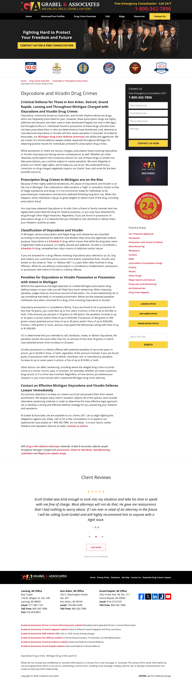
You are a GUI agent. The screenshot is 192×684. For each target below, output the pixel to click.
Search (148, 344)
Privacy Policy (103, 577)
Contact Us (159, 16)
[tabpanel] (96, 509)
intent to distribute (81, 449)
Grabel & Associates (49, 675)
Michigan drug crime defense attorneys (61, 136)
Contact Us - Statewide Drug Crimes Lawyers (151, 577)
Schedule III (28, 248)
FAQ (107, 16)
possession (63, 449)
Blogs (122, 16)
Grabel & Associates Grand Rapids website (43, 646)
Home (29, 16)
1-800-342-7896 (153, 8)
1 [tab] (89, 536)
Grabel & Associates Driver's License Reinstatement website (52, 625)
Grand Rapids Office (148, 323)
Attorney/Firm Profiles (53, 16)
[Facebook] (141, 597)
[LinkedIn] (155, 597)
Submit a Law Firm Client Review (96, 557)
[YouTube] (168, 597)
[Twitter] (148, 597)
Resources (139, 16)
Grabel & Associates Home (60, 6)
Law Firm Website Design (154, 675)
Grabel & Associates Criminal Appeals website (44, 629)
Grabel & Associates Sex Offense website (42, 637)
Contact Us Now (148, 143)
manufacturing (101, 449)
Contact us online (77, 426)
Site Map (125, 577)
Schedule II (55, 241)
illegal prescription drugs (52, 453)
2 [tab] (96, 536)
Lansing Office (148, 304)
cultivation (27, 453)
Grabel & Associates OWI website (38, 633)
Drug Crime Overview (85, 16)
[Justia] (161, 597)
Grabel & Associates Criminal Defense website (44, 641)
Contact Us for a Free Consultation (46, 45)
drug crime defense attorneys (42, 446)
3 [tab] (102, 536)
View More (96, 547)
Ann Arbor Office (148, 313)
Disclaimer (115, 577)
